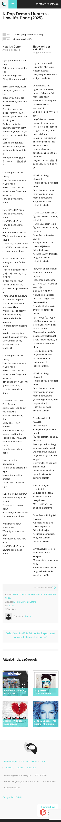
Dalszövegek (11, 761)
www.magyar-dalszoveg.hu (17, 775)
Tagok (43, 761)
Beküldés (31, 767)
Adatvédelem (49, 781)
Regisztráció (51, 4)
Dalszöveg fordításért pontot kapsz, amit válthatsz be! (30, 635)
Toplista (8, 767)
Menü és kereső (12, 4)
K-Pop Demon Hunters (24, 602)
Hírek (34, 761)
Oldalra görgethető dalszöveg (28, 34)
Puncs (28, 616)
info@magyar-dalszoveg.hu (25, 781)
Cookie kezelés (12, 787)
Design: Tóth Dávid (12, 797)
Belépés (40, 4)
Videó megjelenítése (23, 39)
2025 (11, 605)
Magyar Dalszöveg (4, 4)
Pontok (24, 761)
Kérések (20, 767)
